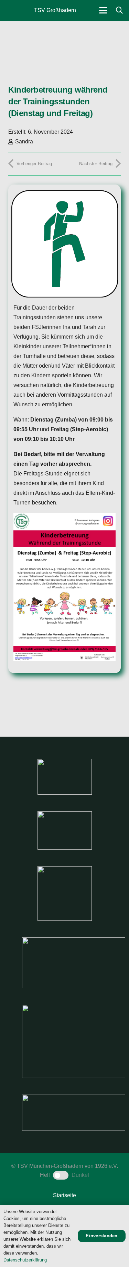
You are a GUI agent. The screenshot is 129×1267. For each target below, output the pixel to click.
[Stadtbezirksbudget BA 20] (73, 1041)
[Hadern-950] (64, 893)
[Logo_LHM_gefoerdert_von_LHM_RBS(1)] (73, 962)
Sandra (24, 141)
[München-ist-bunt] (64, 830)
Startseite (64, 1195)
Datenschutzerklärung (25, 1260)
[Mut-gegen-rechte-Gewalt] (64, 777)
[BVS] (73, 1113)
